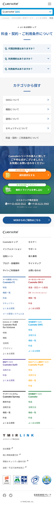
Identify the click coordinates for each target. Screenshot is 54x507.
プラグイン (7, 348)
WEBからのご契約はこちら (27, 220)
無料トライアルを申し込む (29, 188)
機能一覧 (7, 292)
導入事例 (32, 256)
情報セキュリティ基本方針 (14, 461)
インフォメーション (12, 249)
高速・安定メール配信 (38, 287)
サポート (32, 249)
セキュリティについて (17, 128)
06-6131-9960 (42, 203)
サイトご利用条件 (11, 270)
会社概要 (7, 448)
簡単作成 (7, 401)
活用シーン (8, 256)
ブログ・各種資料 (11, 263)
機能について (12, 109)
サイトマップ (34, 263)
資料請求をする (27, 173)
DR (38, 292)
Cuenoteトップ (10, 241)
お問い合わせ (34, 270)
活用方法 (32, 335)
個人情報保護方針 (10, 455)
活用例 (6, 343)
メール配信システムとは (13, 313)
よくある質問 (8, 308)
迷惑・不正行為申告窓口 (13, 467)
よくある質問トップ (28, 27)
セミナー (32, 241)
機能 (5, 337)
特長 (5, 287)
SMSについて (12, 99)
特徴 (5, 332)
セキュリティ (8, 303)
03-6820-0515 (19, 203)
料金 (5, 297)
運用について (12, 118)
